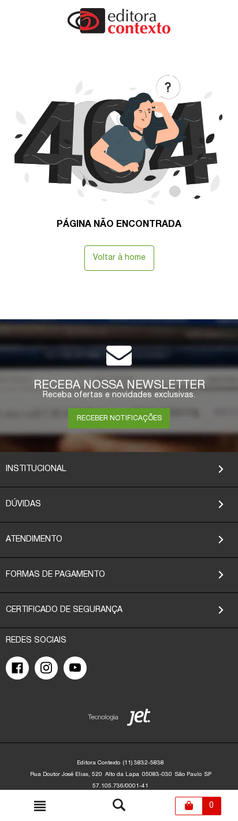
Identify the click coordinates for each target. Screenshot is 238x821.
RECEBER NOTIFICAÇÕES (119, 418)
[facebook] (17, 668)
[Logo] (119, 31)
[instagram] (46, 668)
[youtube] (75, 668)
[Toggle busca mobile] (40, 806)
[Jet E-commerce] (119, 719)
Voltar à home (119, 258)
